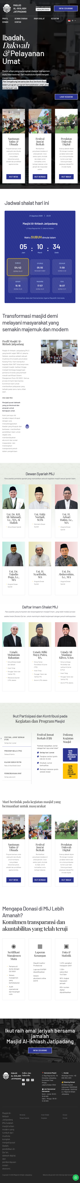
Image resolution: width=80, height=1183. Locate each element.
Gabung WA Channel (43, 9)
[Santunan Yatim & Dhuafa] (13, 827)
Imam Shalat (39, 19)
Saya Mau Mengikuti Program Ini (72, 754)
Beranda (22, 1115)
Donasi (5, 22)
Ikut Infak (13, 176)
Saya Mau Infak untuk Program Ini (72, 771)
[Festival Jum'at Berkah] (40, 827)
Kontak (18, 22)
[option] (13, 146)
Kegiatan (55, 19)
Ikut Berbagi (40, 176)
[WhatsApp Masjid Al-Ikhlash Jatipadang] (76, 1177)
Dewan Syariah (21, 19)
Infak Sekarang (66, 8)
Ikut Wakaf (66, 176)
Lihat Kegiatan (66, 96)
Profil (5, 19)
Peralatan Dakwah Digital (66, 141)
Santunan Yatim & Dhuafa (13, 141)
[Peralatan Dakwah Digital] (66, 827)
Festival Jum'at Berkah (40, 141)
